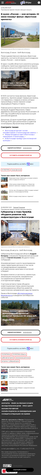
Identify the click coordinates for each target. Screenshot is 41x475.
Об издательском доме (11, 406)
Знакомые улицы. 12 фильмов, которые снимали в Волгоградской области (23, 178)
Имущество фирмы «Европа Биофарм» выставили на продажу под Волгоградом (21, 376)
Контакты (6, 403)
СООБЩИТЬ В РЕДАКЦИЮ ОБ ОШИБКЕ (16, 414)
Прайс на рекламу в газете (22, 403)
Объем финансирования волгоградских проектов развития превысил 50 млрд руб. (19, 313)
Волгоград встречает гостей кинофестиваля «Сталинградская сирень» (19, 132)
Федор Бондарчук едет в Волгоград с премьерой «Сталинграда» (19, 135)
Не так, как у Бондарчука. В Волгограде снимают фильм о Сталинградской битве (23, 191)
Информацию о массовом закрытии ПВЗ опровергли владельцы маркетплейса (21, 382)
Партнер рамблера (18, 465)
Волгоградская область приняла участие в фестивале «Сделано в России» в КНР (22, 370)
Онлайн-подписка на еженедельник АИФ (19, 411)
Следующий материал (19, 469)
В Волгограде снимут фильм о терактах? (21, 196)
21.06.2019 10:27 (6, 8)
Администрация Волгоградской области (15, 49)
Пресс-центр (28, 406)
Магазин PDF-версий (10, 408)
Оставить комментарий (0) (21, 155)
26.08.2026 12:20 (6, 207)
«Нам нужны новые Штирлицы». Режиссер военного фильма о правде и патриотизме (21, 184)
